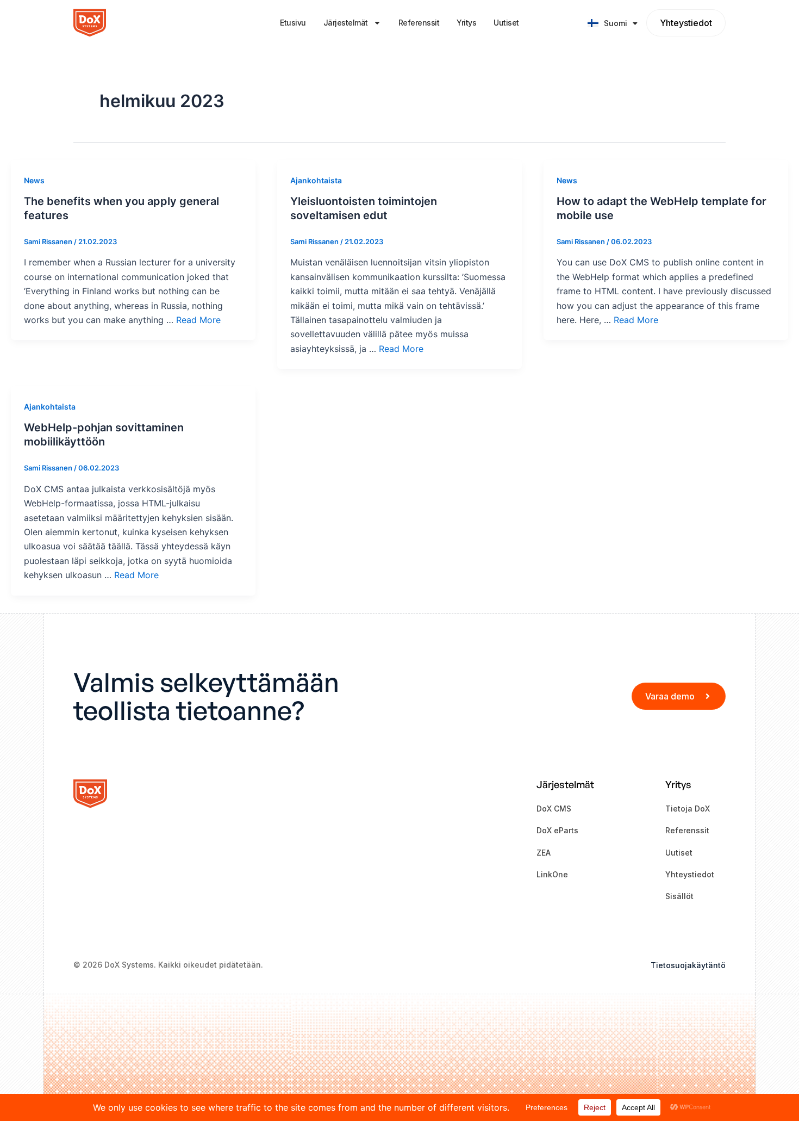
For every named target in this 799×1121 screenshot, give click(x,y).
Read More (198, 319)
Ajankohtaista (316, 180)
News (34, 180)
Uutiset (506, 22)
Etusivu (293, 22)
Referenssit (419, 22)
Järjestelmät (345, 22)
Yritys (466, 22)
